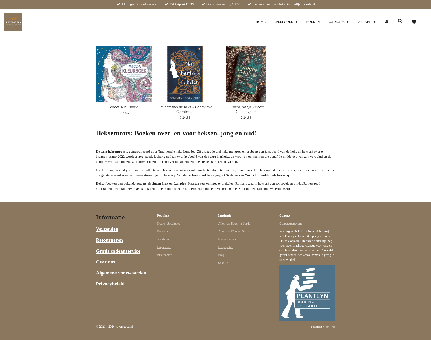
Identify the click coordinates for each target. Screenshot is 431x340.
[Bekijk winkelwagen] (414, 22)
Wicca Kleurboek (124, 107)
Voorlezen (163, 239)
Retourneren (109, 240)
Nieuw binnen (227, 239)
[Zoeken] (400, 21)
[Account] (387, 22)
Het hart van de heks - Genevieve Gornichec (185, 109)
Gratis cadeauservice (118, 251)
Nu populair (225, 247)
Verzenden (107, 229)
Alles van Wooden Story (233, 231)
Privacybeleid (110, 284)
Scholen (223, 263)
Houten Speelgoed (168, 223)
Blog (221, 255)
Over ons (105, 262)
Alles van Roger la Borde (234, 223)
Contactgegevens (290, 223)
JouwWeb (330, 326)
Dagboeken (164, 247)
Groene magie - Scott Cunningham (246, 109)
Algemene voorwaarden (121, 273)
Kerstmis (162, 231)
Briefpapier (164, 255)
